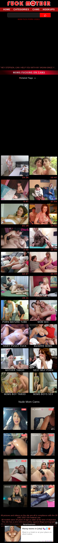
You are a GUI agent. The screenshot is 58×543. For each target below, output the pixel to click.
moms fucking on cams (29, 72)
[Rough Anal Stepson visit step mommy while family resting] (15, 190)
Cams (36, 9)
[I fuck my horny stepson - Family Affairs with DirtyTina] (15, 165)
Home (6, 9)
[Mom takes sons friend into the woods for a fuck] (43, 165)
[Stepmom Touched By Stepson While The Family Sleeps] (15, 238)
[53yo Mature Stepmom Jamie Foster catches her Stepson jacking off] (43, 262)
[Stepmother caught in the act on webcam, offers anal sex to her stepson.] (15, 286)
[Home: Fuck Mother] (29, 3)
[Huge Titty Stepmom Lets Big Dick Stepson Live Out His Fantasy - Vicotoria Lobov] (43, 238)
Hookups (49, 9)
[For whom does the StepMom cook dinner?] (43, 214)
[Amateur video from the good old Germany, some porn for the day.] (15, 214)
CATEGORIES (21, 9)
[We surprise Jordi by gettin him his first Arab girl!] (43, 190)
